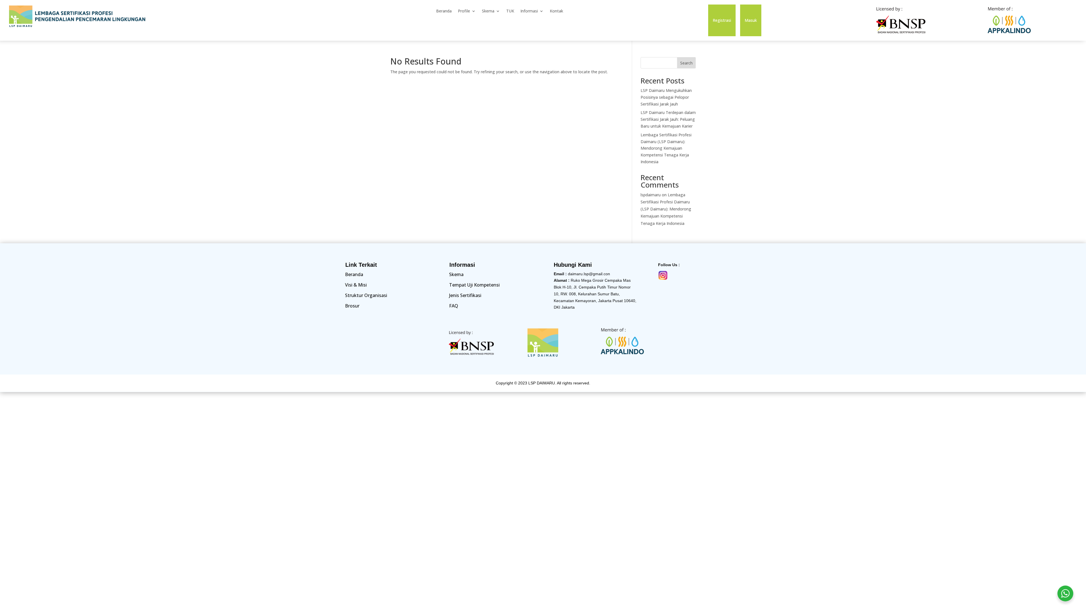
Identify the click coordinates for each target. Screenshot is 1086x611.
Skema (488, 11)
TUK (510, 11)
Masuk (751, 20)
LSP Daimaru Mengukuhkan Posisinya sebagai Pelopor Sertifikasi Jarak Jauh (666, 97)
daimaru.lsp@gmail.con (589, 274)
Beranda (444, 11)
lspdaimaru (651, 194)
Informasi (529, 11)
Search (686, 63)
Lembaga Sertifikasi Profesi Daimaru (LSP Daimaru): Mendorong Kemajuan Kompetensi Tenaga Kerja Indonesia (666, 148)
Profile (464, 11)
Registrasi (722, 20)
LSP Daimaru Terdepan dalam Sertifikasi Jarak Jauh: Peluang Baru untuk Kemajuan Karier (668, 119)
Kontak (556, 11)
